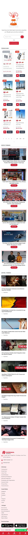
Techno (7, 319)
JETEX (2, 512)
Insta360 (7, 297)
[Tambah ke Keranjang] (17, 75)
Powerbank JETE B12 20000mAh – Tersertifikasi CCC (20, 66)
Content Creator (8, 340)
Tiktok (2, 502)
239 (17, 138)
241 (23, 138)
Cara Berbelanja (4, 474)
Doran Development (5, 511)
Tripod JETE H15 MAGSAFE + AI (7, 123)
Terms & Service (4, 485)
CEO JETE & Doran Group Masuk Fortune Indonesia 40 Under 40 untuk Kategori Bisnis (14, 260)
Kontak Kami (4, 471)
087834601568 (6, 462)
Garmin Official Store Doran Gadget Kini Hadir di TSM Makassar (14, 219)
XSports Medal (4, 518)
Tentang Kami (4, 469)
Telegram (3, 498)
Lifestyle (3, 276)
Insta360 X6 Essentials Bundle (7, 67)
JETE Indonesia (4, 514)
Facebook (3, 495)
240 (20, 138)
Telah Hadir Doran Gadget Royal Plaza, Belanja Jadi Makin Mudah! (14, 178)
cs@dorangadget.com (8, 459)
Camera (3, 297)
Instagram (3, 491)
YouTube (3, 500)
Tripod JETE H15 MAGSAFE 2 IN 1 (7, 95)
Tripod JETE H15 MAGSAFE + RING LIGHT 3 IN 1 (20, 95)
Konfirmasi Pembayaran (6, 476)
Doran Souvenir (4, 509)
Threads (3, 493)
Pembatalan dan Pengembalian (8, 480)
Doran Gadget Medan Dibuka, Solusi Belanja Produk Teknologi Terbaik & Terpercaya (14, 157)
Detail (8, 75)
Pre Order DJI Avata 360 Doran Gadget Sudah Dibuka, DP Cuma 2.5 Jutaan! (14, 239)
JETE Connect (4, 516)
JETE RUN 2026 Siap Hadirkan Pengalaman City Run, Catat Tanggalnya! (14, 198)
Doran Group (4, 507)
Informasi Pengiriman (6, 478)
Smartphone (4, 361)
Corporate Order (4, 482)
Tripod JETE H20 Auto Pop (20, 123)
